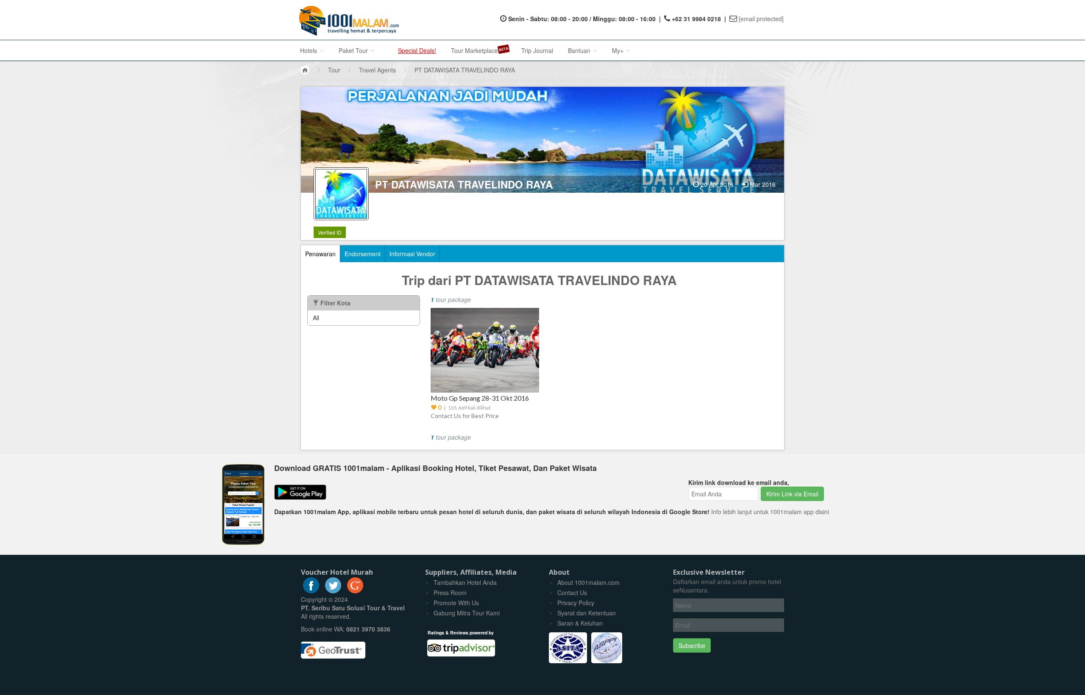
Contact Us (572, 592)
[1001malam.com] (347, 20)
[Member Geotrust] (333, 647)
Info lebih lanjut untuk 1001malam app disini (770, 511)
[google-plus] (355, 591)
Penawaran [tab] (320, 253)
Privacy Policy (575, 602)
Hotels (309, 50)
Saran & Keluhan (580, 623)
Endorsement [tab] (363, 253)
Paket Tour (354, 50)
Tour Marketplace (474, 50)
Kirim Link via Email (792, 494)
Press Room (450, 592)
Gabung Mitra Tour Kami (467, 613)
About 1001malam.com (588, 582)
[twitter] (333, 591)
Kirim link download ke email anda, (738, 482)
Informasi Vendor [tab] (412, 253)
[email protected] (761, 18)
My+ (618, 50)
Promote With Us (456, 602)
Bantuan (580, 50)
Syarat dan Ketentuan (586, 613)
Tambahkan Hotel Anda (465, 582)
